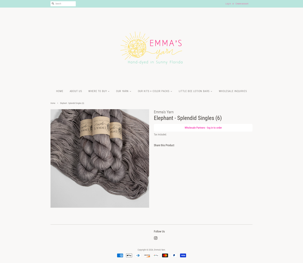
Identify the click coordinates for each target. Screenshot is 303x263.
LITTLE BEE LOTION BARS (195, 91)
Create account (241, 3)
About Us (76, 91)
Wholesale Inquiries (233, 91)
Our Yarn (122, 91)
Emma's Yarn (159, 250)
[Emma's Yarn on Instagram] (155, 238)
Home (59, 91)
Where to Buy (98, 91)
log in (210, 127)
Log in (228, 3)
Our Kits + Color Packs (154, 91)
